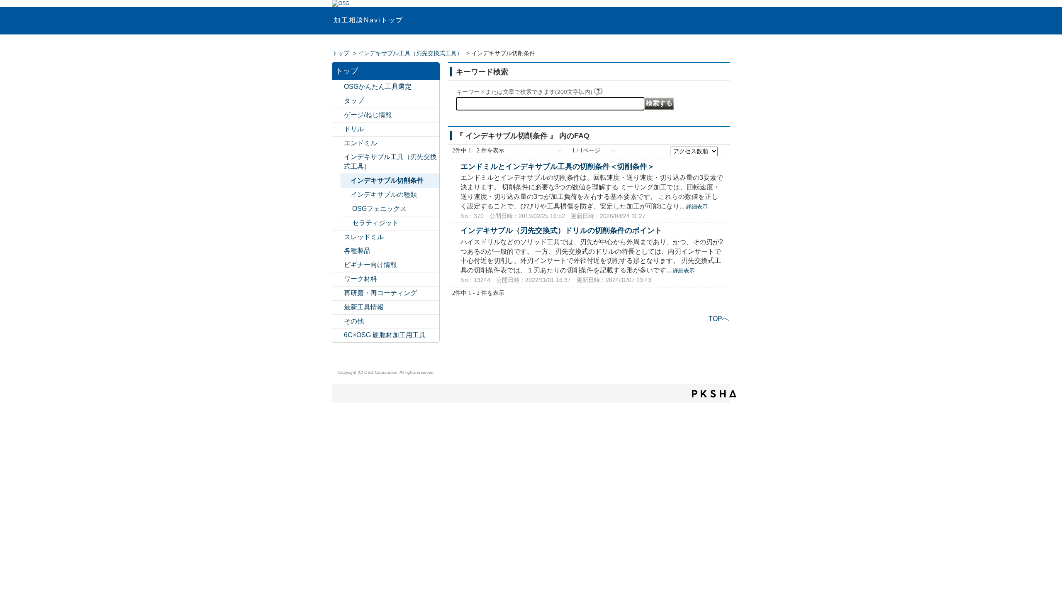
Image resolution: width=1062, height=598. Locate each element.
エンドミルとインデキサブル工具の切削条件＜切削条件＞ (557, 166)
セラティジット (375, 222)
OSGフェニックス (379, 208)
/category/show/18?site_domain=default (338, 265)
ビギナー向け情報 (370, 264)
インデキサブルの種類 (384, 194)
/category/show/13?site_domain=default (338, 129)
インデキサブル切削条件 (387, 180)
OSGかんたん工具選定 (378, 86)
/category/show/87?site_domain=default (346, 223)
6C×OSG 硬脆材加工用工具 (385, 334)
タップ (354, 100)
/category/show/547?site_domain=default (338, 87)
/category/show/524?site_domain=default (338, 157)
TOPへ (719, 318)
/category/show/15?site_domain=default (338, 237)
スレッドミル (364, 236)
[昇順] (723, 149)
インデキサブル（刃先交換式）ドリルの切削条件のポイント (561, 230)
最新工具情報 (364, 307)
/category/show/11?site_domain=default (338, 101)
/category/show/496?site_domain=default (346, 209)
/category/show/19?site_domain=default (338, 279)
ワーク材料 (360, 278)
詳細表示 (697, 206)
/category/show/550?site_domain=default (338, 335)
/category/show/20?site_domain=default (338, 321)
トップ (340, 53)
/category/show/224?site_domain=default (338, 307)
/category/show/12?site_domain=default (338, 115)
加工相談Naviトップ (368, 20)
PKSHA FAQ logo (714, 393)
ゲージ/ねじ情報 (368, 114)
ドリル (354, 128)
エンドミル (360, 143)
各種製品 (357, 250)
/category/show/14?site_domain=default (338, 143)
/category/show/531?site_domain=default (338, 293)
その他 (354, 321)
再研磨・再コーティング (380, 293)
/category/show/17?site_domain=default (338, 251)
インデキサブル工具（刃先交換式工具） (410, 53)
